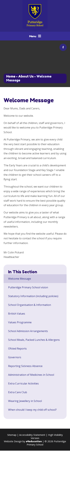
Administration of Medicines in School (31, 375)
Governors (14, 357)
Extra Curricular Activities (23, 383)
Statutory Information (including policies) (33, 296)
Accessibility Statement (32, 434)
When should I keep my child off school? (32, 409)
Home (10, 76)
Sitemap (11, 434)
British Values (16, 313)
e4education (34, 441)
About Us (26, 76)
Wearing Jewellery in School (25, 401)
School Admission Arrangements (28, 331)
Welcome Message (19, 278)
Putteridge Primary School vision (28, 287)
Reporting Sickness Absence (25, 366)
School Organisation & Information (29, 305)
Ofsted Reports (17, 348)
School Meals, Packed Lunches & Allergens (34, 340)
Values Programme (20, 322)
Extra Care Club (17, 392)
